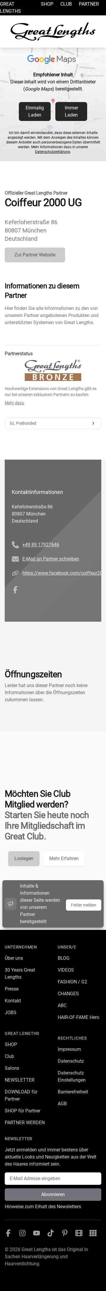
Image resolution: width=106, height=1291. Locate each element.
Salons (12, 1068)
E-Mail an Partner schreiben (50, 559)
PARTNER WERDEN (25, 1122)
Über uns (14, 958)
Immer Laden (71, 111)
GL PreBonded (23, 423)
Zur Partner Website (34, 255)
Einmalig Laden (35, 111)
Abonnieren (53, 1194)
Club (66, 4)
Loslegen (23, 858)
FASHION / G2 (72, 982)
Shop (47, 4)
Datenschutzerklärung (52, 152)
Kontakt (13, 1001)
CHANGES (68, 993)
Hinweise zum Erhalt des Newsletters (43, 1206)
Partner (89, 4)
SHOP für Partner (22, 1111)
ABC (62, 1005)
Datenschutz (71, 1061)
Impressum (69, 1049)
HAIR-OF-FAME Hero (78, 1017)
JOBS (10, 1012)
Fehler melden (83, 905)
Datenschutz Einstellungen (72, 1076)
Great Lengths (10, 7)
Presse (12, 989)
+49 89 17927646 (40, 544)
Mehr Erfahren (64, 858)
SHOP (11, 1044)
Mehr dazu (14, 402)
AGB (62, 1103)
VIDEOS (66, 970)
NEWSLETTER (19, 1080)
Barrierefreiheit (73, 1092)
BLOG (63, 958)
